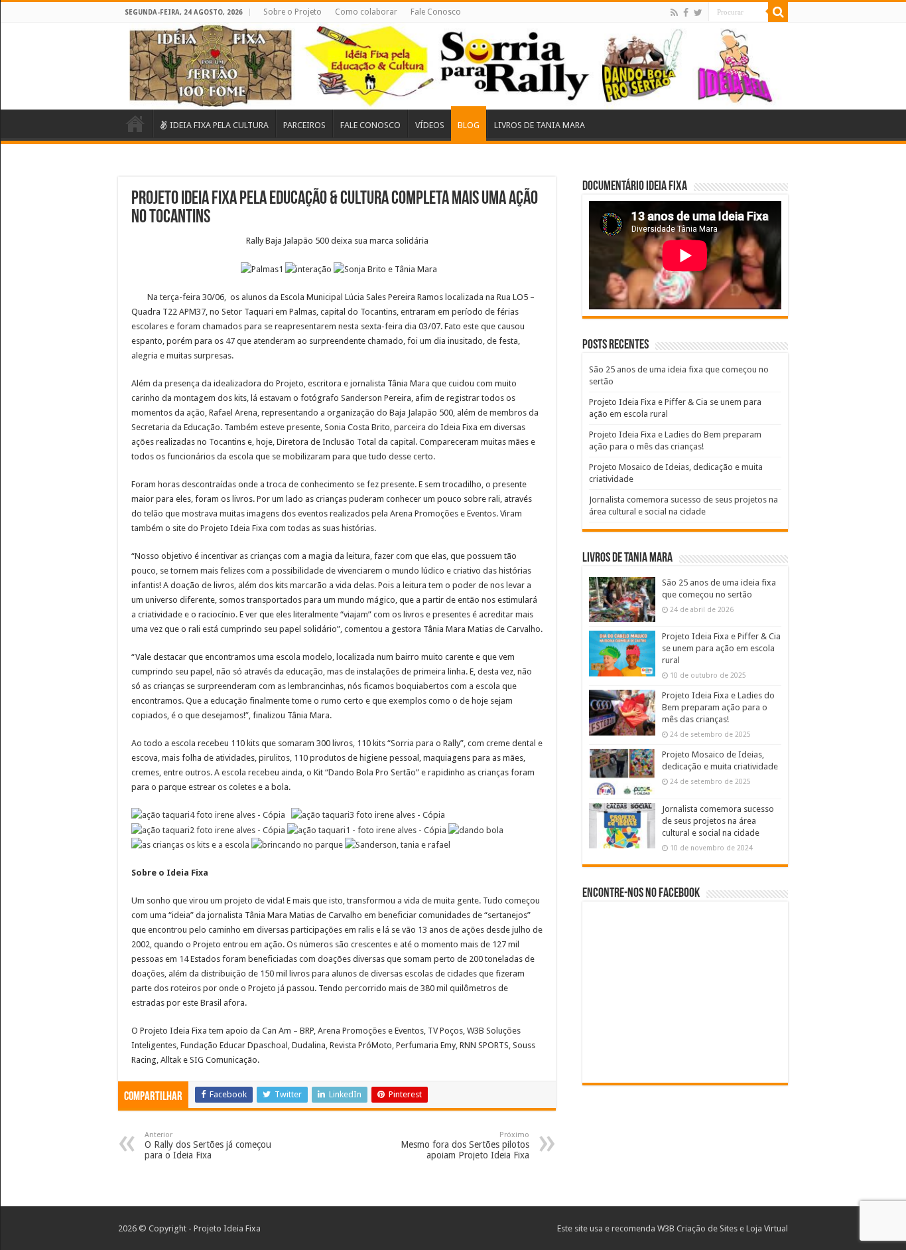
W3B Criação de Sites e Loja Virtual (722, 1228)
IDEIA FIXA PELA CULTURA (219, 125)
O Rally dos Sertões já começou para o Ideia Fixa (208, 1145)
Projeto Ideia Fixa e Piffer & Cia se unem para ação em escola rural (721, 648)
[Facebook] (686, 13)
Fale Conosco (436, 12)
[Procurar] (778, 12)
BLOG (469, 125)
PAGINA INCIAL (135, 123)
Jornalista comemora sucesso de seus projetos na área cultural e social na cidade (718, 821)
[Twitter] (698, 13)
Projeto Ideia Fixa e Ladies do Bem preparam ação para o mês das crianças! (718, 707)
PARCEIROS (304, 125)
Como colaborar (366, 12)
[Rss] (674, 13)
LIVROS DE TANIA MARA (539, 125)
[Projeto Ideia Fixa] (453, 66)
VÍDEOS (429, 125)
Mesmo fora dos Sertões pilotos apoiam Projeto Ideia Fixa (465, 1145)
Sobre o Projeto (292, 12)
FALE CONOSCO (370, 125)
